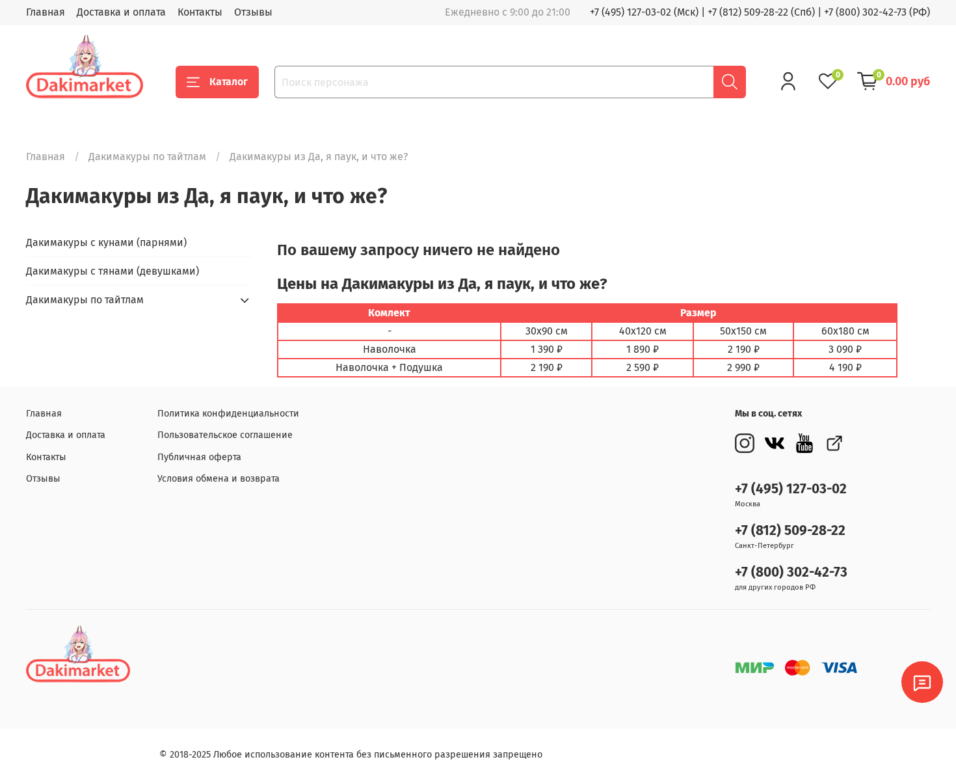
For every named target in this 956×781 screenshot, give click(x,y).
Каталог (228, 81)
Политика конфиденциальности (228, 413)
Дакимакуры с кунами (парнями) (106, 242)
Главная (45, 12)
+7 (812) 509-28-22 (790, 531)
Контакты (200, 12)
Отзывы (253, 12)
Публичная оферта (199, 457)
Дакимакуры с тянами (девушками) (112, 271)
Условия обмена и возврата (218, 478)
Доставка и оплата (121, 12)
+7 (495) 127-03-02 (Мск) (644, 12)
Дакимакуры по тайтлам (147, 156)
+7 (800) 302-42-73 (791, 572)
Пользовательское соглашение (225, 435)
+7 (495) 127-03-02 (791, 489)
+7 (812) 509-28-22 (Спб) (761, 12)
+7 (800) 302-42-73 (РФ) (877, 12)
